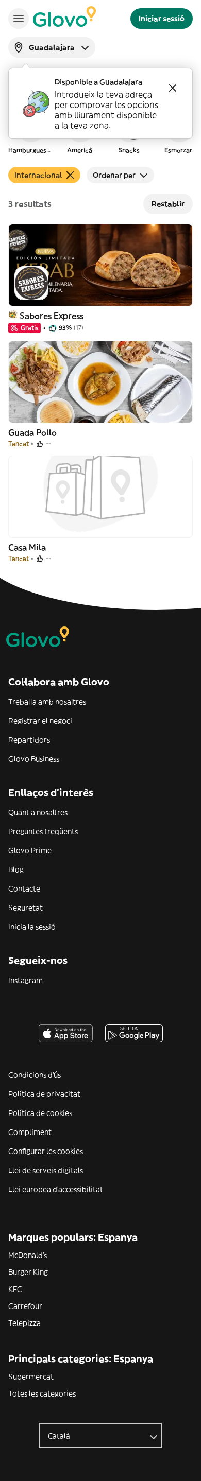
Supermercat (31, 1376)
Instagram (25, 980)
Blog (16, 869)
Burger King (28, 1272)
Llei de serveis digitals (45, 1170)
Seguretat (25, 907)
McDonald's (27, 1255)
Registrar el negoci (40, 720)
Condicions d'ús (34, 1074)
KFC (15, 1289)
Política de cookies (40, 1113)
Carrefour (25, 1306)
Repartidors (29, 739)
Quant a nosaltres (38, 812)
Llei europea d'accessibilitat (55, 1189)
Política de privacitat (44, 1094)
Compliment (30, 1132)
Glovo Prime (30, 850)
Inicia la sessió (32, 926)
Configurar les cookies (45, 1151)
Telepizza (24, 1323)
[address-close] (172, 88)
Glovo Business (33, 758)
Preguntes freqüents (43, 831)
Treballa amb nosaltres (47, 701)
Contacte (24, 888)
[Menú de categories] (18, 18)
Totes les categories (42, 1393)
